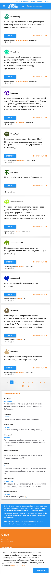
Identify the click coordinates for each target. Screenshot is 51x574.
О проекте (5, 539)
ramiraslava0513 (17, 202)
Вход (47, 1)
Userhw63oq (15, 17)
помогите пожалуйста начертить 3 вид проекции (23, 430)
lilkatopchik (15, 311)
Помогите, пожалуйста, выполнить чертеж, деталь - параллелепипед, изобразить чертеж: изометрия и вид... (25, 471)
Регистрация (36, 1)
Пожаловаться (40, 36)
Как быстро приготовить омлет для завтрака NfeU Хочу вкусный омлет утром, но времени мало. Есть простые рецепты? (24, 25)
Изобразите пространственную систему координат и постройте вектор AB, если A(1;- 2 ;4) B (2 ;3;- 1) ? (25, 251)
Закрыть (41, 571)
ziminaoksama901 (17, 243)
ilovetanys (14, 93)
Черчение (19, 190)
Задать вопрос (22, 1)
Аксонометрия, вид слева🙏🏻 (15, 497)
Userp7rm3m (15, 134)
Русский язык (8, 481)
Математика (20, 122)
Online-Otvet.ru (13, 6)
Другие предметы (22, 40)
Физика (18, 231)
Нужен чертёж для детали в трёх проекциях (23, 177)
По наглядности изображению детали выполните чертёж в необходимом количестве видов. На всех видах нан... (24, 442)
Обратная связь (7, 542)
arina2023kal (15, 278)
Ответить (10, 36)
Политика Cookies (17, 565)
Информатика (20, 160)
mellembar (14, 352)
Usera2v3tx (15, 52)
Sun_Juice (14, 172)
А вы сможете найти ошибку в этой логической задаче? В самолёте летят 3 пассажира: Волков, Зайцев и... (23, 406)
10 (23, 386)
